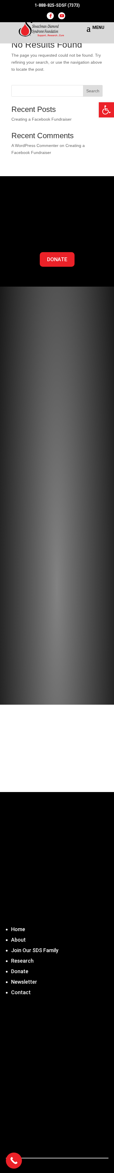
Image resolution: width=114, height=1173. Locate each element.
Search (92, 91)
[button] (106, 109)
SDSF (41, 1056)
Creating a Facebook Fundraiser (41, 119)
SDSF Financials (57, 509)
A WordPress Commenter (34, 145)
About (18, 940)
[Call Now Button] (14, 1161)
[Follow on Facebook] (48, 633)
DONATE (57, 259)
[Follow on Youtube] (65, 633)
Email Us (30, 1143)
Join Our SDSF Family (57, 477)
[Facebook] (50, 15)
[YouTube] (61, 15)
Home (18, 929)
